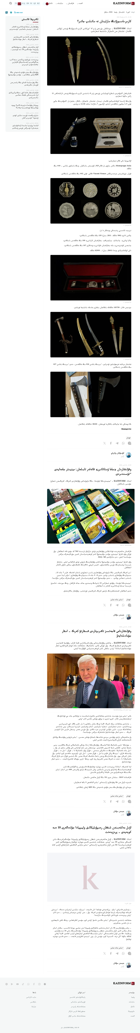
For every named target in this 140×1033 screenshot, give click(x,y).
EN (28, 4)
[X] (104, 443)
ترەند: (133, 12)
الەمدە (133, 1022)
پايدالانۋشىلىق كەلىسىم (77, 1003)
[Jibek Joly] (18, 12)
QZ (34, 4)
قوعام (128, 438)
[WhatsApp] (123, 443)
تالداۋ (51, 4)
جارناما (34, 1012)
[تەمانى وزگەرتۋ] (46, 4)
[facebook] (34, 990)
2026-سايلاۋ (108, 12)
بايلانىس (33, 1008)
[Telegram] (117, 443)
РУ (31, 4)
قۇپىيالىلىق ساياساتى (78, 1008)
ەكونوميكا (131, 1017)
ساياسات (132, 1008)
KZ (38, 4)
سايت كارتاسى (31, 1003)
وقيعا (115, 12)
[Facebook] (111, 443)
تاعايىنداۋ (122, 12)
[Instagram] (129, 443)
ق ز (19, 4)
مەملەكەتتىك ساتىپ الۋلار (76, 1022)
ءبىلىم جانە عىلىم (117, 600)
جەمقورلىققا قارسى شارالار (76, 1017)
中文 (23, 4)
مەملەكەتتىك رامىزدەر (78, 1012)
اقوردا (128, 12)
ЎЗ (16, 4)
